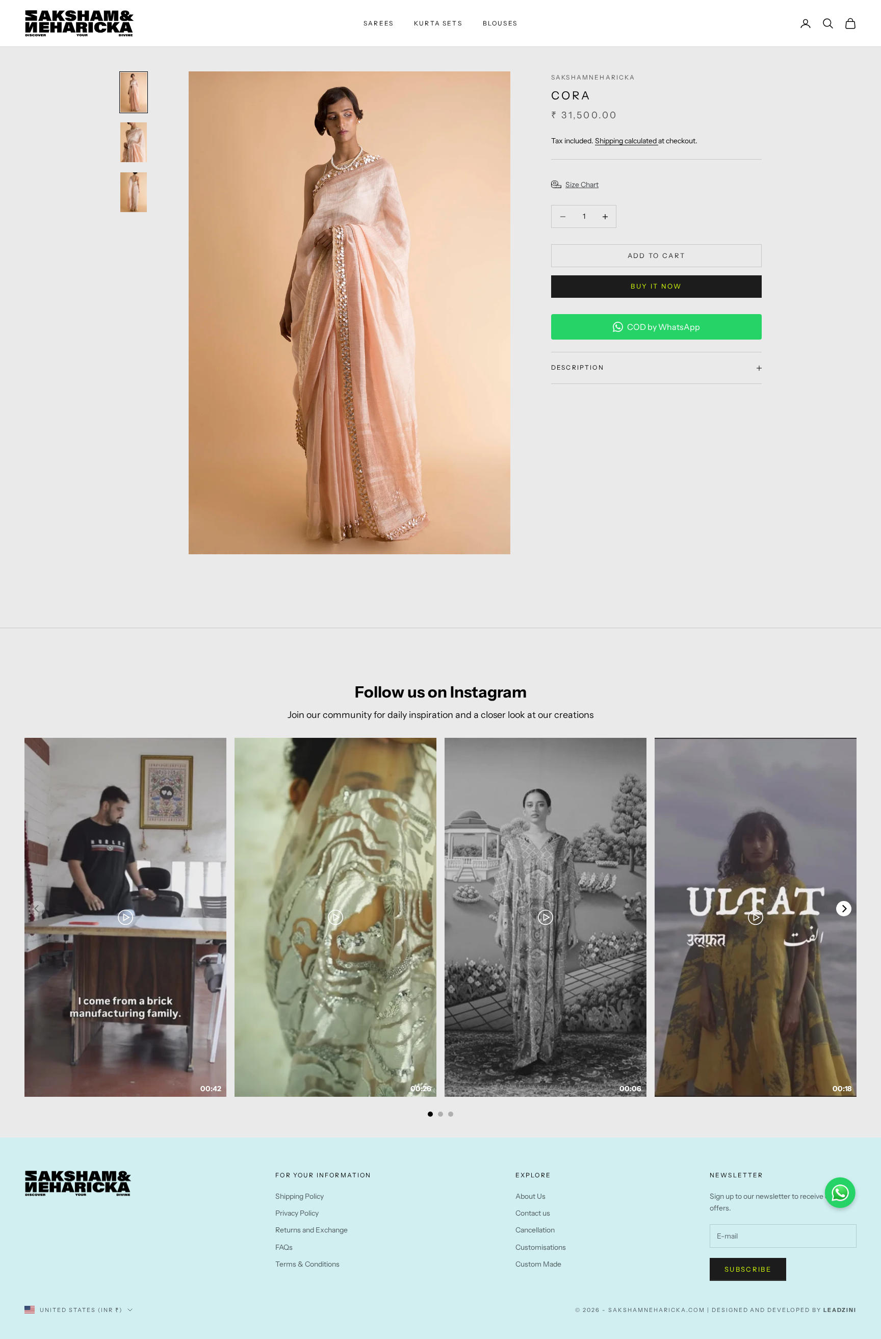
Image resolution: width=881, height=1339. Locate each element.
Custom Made (538, 1264)
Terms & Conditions (307, 1264)
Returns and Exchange (311, 1229)
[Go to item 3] (133, 192)
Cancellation (535, 1229)
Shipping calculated (626, 140)
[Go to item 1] (133, 92)
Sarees (379, 23)
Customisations (540, 1247)
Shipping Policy (299, 1196)
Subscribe (747, 1269)
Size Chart (582, 184)
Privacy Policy (297, 1213)
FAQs (284, 1247)
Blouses (500, 23)
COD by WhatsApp (663, 327)
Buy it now (656, 286)
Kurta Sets (438, 23)
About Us (530, 1196)
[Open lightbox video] (125, 917)
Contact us (532, 1213)
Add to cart (657, 255)
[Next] (843, 908)
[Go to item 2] (133, 142)
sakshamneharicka (593, 77)
